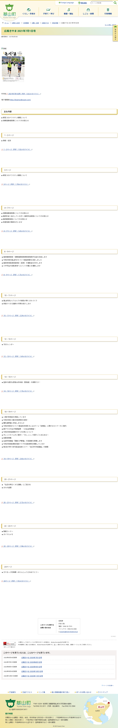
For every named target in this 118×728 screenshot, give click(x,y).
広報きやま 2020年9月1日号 (31, 667)
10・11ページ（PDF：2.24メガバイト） (18, 316)
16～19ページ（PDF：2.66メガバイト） (18, 459)
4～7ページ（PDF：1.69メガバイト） (17, 231)
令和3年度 (55, 23)
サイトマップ (103, 692)
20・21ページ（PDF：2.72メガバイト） (18, 503)
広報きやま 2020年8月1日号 (31, 662)
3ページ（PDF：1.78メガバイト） (16, 184)
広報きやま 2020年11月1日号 (32, 676)
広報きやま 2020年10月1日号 (32, 671)
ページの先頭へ (108, 685)
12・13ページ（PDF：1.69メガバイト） (18, 356)
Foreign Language (67, 3)
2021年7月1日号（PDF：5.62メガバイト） (24, 94)
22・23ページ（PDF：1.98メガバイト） (18, 546)
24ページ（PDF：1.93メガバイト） (16, 581)
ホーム (6, 23)
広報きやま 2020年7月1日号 (31, 658)
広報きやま (45, 23)
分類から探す (16, 23)
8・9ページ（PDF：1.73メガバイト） (17, 275)
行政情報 (26, 23)
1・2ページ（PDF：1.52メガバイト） (17, 149)
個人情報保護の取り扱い (60, 692)
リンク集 (42, 692)
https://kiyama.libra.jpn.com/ (20, 100)
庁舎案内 (12, 692)
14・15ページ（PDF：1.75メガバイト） (18, 391)
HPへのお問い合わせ (83, 692)
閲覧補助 (83, 3)
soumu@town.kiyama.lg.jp (69, 632)
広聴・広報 (35, 23)
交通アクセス (27, 692)
